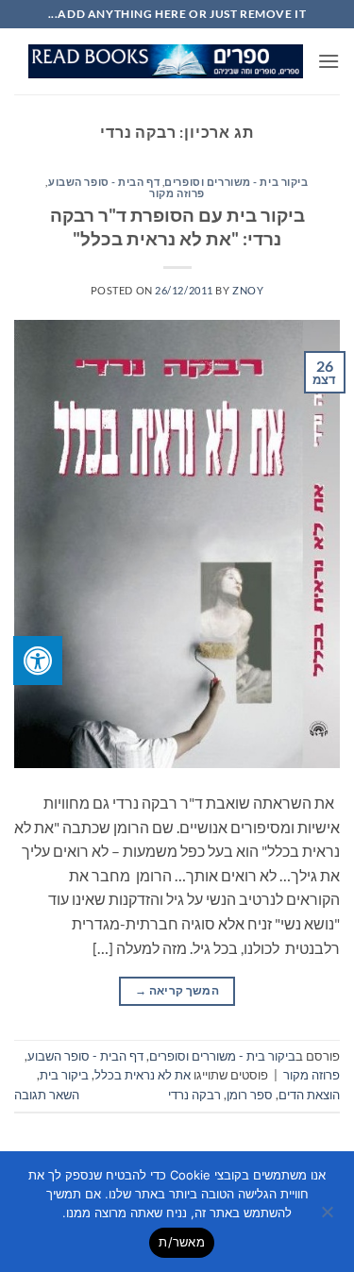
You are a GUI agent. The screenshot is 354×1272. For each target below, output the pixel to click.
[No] (328, 1217)
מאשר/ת (182, 1241)
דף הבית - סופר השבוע (104, 182)
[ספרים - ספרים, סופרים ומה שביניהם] (165, 61)
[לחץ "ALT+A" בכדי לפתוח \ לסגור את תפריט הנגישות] (37, 660)
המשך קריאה (177, 990)
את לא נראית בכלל (142, 1074)
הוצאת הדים (309, 1094)
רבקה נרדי (194, 1094)
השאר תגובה (46, 1094)
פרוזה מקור (177, 193)
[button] (328, 61)
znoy (247, 290)
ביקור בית (64, 1074)
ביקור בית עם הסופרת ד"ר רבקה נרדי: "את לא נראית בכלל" (177, 226)
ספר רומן (250, 1094)
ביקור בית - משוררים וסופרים (236, 182)
